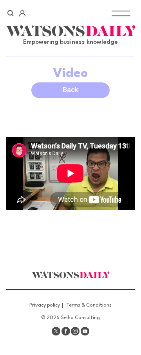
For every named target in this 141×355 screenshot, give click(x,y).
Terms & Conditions (89, 305)
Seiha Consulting (80, 317)
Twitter (56, 331)
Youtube (85, 331)
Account (22, 13)
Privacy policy (44, 305)
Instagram (75, 331)
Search (11, 13)
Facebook (65, 331)
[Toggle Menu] (121, 13)
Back (70, 90)
